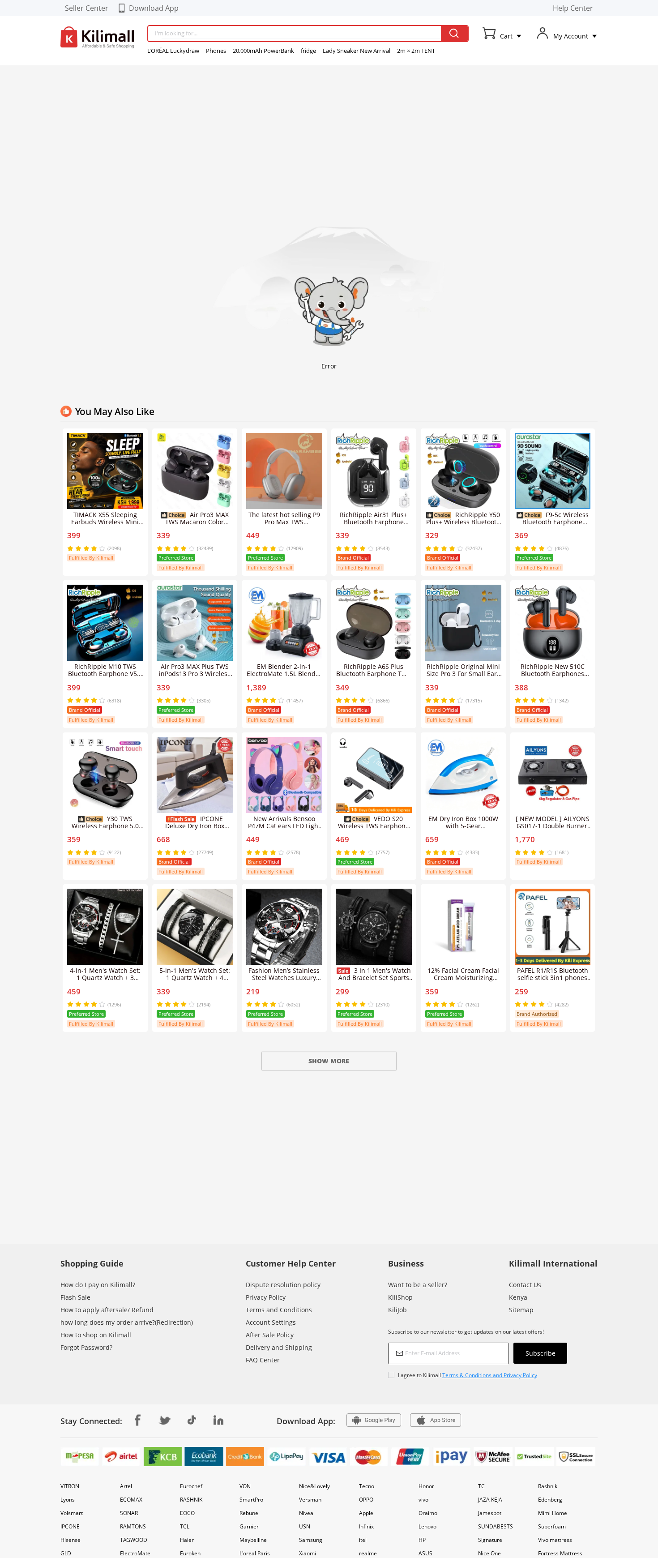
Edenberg (550, 1499)
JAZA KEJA (490, 1499)
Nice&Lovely (314, 1486)
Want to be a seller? (417, 1284)
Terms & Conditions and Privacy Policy (489, 1375)
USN (304, 1526)
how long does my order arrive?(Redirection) (126, 1322)
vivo (423, 1499)
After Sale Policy (270, 1335)
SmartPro (251, 1499)
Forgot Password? (86, 1347)
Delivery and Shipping (279, 1347)
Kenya (518, 1297)
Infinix (366, 1526)
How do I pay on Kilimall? (97, 1284)
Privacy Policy (266, 1297)
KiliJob (397, 1309)
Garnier (249, 1526)
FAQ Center (263, 1360)
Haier (187, 1540)
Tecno (366, 1486)
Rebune (248, 1513)
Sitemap (521, 1309)
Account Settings (271, 1322)
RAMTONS (133, 1526)
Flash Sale (75, 1297)
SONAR (129, 1513)
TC (481, 1486)
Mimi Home (552, 1513)
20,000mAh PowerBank (263, 51)
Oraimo (428, 1513)
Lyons (67, 1499)
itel (363, 1540)
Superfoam (552, 1526)
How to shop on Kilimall (95, 1335)
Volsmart (71, 1513)
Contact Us (525, 1284)
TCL (184, 1526)
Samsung (310, 1540)
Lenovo (427, 1526)
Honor (426, 1486)
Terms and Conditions (279, 1309)
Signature (490, 1540)
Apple (366, 1513)
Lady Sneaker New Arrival (356, 51)
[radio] (71, 548)
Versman (310, 1499)
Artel (126, 1486)
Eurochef (191, 1486)
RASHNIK (191, 1499)
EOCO (187, 1513)
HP (422, 1540)
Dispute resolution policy (283, 1284)
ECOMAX (131, 1499)
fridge (308, 51)
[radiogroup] (86, 548)
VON (245, 1486)
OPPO (366, 1499)
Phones (216, 51)
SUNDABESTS (495, 1526)
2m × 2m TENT (416, 51)
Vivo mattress (555, 1540)
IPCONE (70, 1526)
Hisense (70, 1540)
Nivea (306, 1513)
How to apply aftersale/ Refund (107, 1309)
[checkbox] (477, 1375)
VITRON (69, 1486)
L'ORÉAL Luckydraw (173, 51)
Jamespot (489, 1513)
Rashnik (547, 1486)
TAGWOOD (133, 1540)
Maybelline (253, 1540)
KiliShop (400, 1297)
